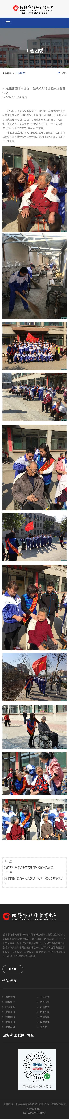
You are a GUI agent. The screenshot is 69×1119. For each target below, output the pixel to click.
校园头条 (10, 1007)
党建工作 (10, 1012)
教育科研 (10, 1027)
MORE (13, 969)
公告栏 (43, 1027)
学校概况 (10, 1002)
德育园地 (10, 1017)
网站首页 (6, 73)
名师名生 (44, 1007)
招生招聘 (44, 1012)
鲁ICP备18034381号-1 (34, 1113)
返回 (64, 73)
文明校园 (44, 1017)
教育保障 (44, 1002)
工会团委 (44, 997)
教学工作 (10, 1022)
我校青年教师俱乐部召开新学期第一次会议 (28, 868)
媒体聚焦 (44, 1022)
